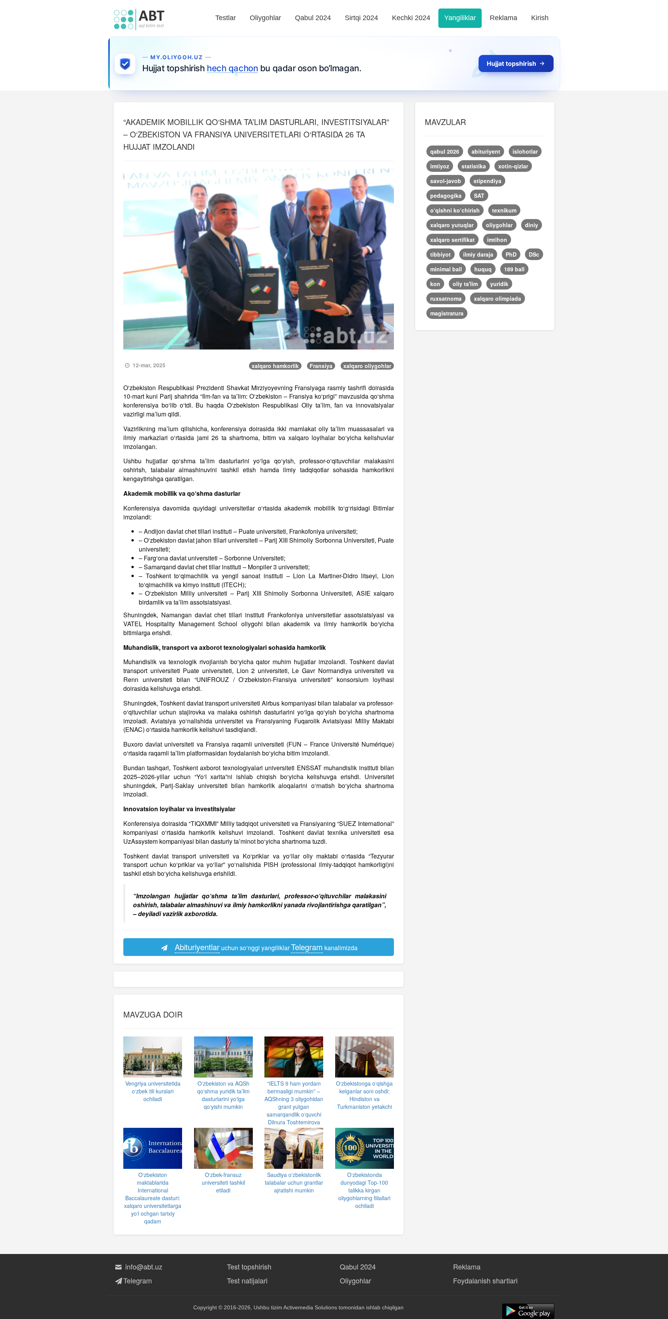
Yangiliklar (460, 18)
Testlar (225, 18)
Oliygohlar (265, 18)
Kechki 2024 (411, 18)
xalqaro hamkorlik (275, 366)
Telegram (137, 1280)
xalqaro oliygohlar (367, 366)
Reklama (503, 18)
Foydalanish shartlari (485, 1280)
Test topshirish (249, 1266)
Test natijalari (247, 1280)
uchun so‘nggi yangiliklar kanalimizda (266, 946)
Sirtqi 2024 (361, 18)
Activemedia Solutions (310, 1307)
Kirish (540, 18)
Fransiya (321, 366)
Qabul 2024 (313, 18)
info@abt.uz (142, 1266)
